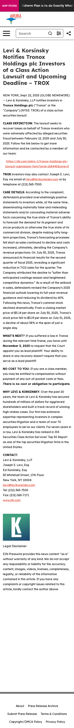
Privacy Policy (55, 722)
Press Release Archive (43, 706)
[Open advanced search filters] (58, 33)
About (20, 706)
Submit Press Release (22, 714)
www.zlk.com (11, 500)
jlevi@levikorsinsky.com (42, 179)
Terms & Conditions (54, 714)
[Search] (50, 33)
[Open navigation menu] (6, 33)
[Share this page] (68, 33)
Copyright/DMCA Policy (25, 722)
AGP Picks (9, 5)
